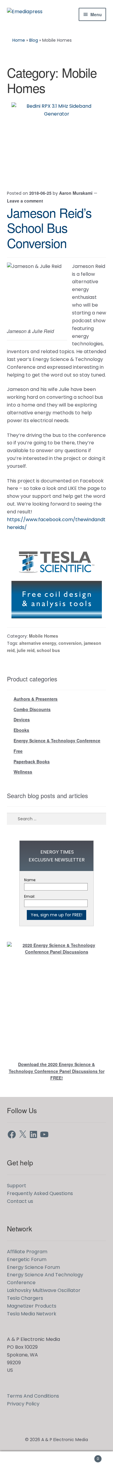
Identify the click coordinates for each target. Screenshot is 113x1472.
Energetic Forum (26, 1259)
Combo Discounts (32, 709)
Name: (30, 879)
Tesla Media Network (31, 1313)
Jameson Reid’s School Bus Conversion (49, 227)
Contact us (20, 1201)
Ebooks (21, 730)
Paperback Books (32, 762)
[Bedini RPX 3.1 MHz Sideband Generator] (56, 139)
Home (18, 40)
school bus (48, 650)
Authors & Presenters (36, 699)
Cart (87, 1456)
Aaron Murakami (76, 193)
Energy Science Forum (33, 1267)
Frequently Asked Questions (40, 1193)
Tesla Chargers (25, 1298)
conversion (70, 643)
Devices (22, 719)
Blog (33, 40)
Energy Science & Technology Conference (57, 741)
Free (18, 751)
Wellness (23, 772)
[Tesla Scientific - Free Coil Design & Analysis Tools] (56, 580)
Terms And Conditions (33, 1395)
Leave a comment (25, 201)
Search (56, 1462)
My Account (19, 1462)
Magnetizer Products (31, 1305)
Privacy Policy (23, 1403)
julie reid (26, 650)
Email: (29, 896)
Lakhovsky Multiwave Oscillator (43, 1290)
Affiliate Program (27, 1251)
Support (16, 1185)
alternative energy (37, 643)
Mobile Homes (43, 636)
